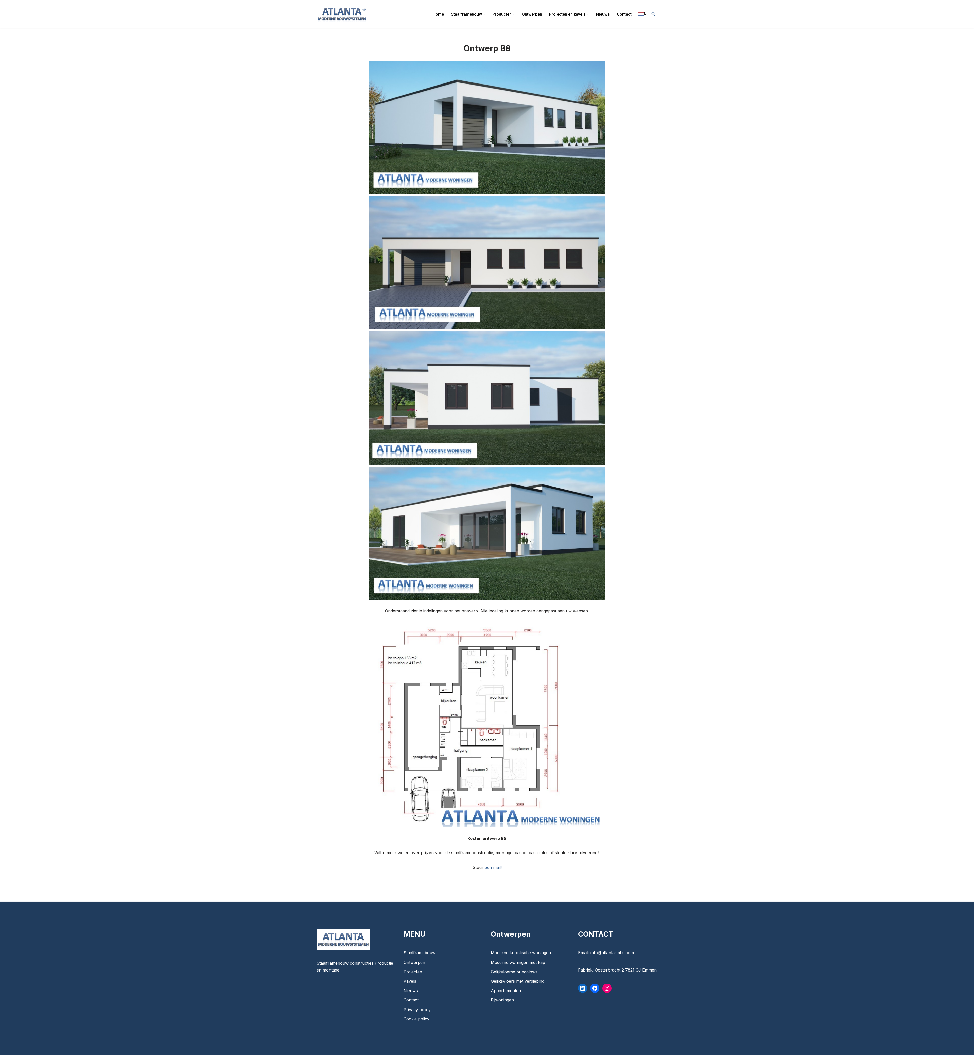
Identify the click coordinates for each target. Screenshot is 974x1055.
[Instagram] (607, 988)
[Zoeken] (653, 14)
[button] (484, 14)
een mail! (493, 867)
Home (438, 14)
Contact (624, 14)
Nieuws (603, 14)
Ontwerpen (532, 14)
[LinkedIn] (582, 988)
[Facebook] (594, 988)
